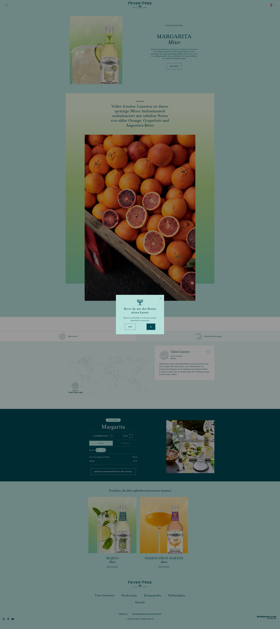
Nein (130, 327)
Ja (151, 327)
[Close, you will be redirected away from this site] (160, 298)
